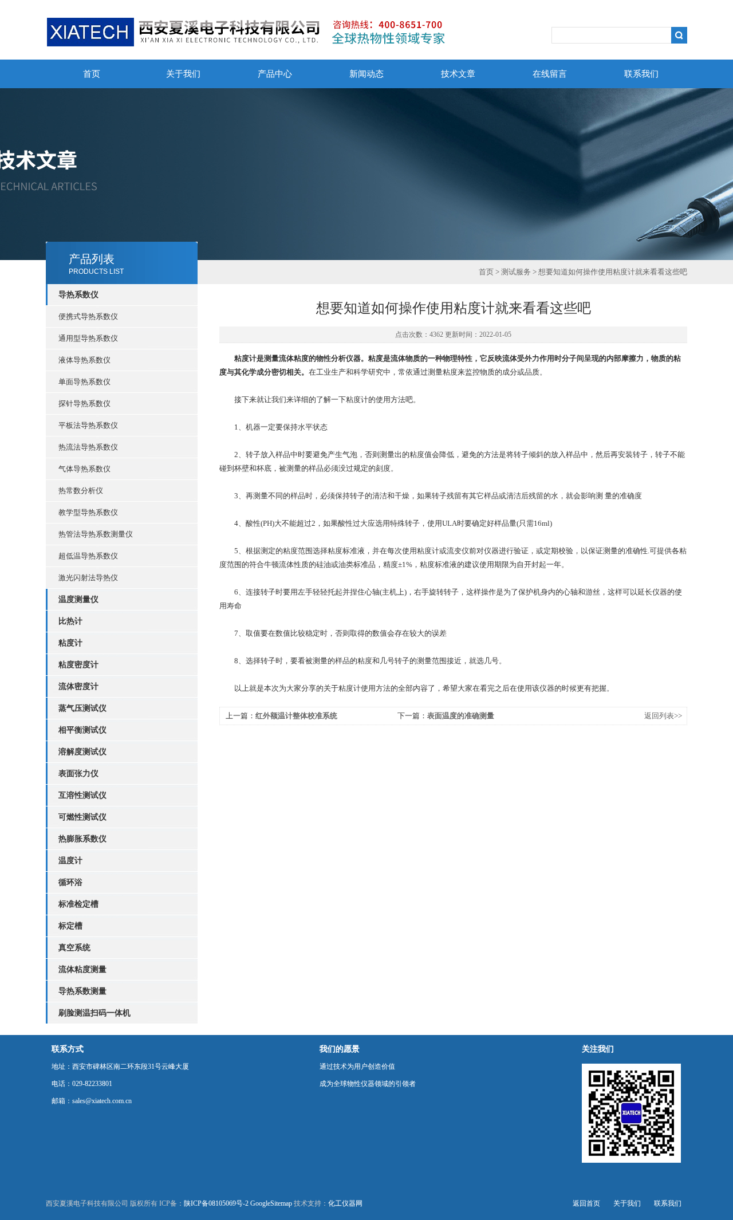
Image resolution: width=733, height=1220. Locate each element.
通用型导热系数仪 (88, 338)
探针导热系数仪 (84, 403)
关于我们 (183, 73)
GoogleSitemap (271, 1203)
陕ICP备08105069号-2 (216, 1203)
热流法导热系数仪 (88, 447)
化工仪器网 (345, 1203)
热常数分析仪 (80, 490)
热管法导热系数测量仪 (95, 534)
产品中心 (275, 73)
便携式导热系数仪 (88, 316)
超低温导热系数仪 (88, 556)
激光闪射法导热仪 (88, 577)
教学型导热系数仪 (88, 512)
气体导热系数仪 (84, 469)
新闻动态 (366, 73)
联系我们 (641, 73)
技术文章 (458, 73)
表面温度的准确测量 (460, 715)
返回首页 (586, 1203)
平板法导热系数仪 (88, 425)
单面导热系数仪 (84, 381)
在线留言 (550, 73)
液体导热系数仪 (84, 360)
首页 (91, 73)
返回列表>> (663, 715)
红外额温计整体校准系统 (296, 715)
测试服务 (516, 271)
